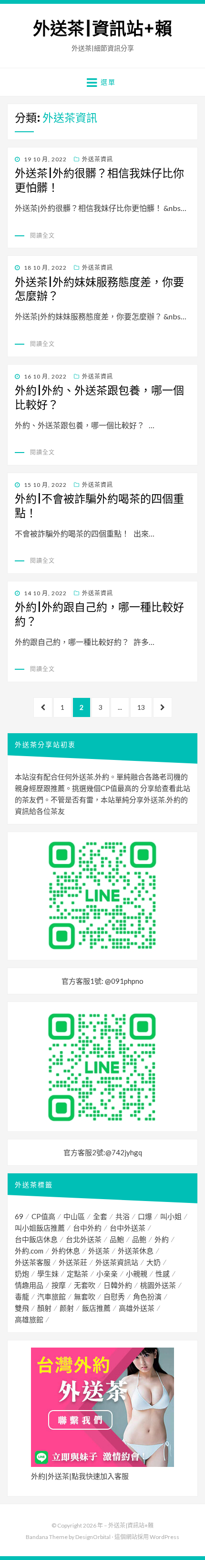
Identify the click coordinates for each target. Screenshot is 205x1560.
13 (141, 710)
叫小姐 (171, 1216)
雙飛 (22, 1308)
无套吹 (84, 1285)
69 (19, 1216)
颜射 (67, 1308)
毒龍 (22, 1296)
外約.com (29, 1250)
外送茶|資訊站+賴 (102, 29)
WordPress (164, 1536)
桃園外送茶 (158, 1285)
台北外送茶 (84, 1239)
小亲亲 (107, 1273)
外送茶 (99, 1250)
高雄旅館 (29, 1319)
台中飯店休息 (36, 1239)
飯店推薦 (96, 1308)
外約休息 (65, 1250)
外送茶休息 (136, 1250)
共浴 (122, 1216)
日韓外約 (117, 1285)
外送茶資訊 (97, 159)
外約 (161, 1239)
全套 (100, 1216)
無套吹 (84, 1296)
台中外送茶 (127, 1227)
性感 (162, 1273)
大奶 (153, 1262)
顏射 (44, 1308)
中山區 (74, 1216)
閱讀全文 (42, 235)
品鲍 (139, 1239)
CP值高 (43, 1216)
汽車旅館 (51, 1296)
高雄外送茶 (136, 1308)
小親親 (136, 1273)
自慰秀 (114, 1296)
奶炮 (22, 1273)
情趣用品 (29, 1285)
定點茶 (77, 1273)
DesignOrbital (93, 1536)
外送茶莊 (73, 1262)
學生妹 (48, 1273)
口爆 (145, 1216)
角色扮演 (147, 1296)
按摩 (58, 1285)
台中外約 (87, 1227)
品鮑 (117, 1239)
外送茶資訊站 (116, 1262)
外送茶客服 (33, 1262)
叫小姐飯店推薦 (40, 1227)
